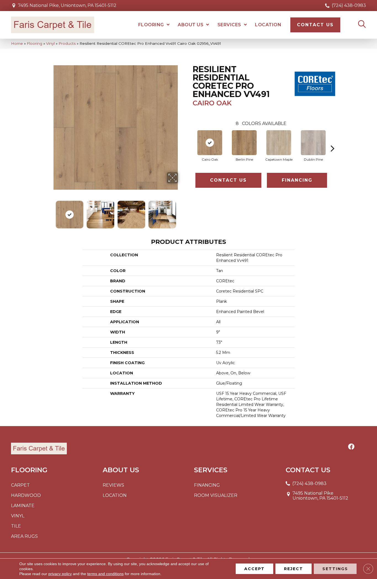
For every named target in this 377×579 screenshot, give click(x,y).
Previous (50, 212)
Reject (293, 568)
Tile (16, 526)
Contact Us (228, 180)
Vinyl (50, 43)
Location (115, 495)
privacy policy (60, 574)
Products (67, 43)
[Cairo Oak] (210, 143)
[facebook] (351, 447)
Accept (254, 568)
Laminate (22, 505)
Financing (297, 180)
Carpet (20, 485)
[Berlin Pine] (244, 143)
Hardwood (26, 495)
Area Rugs (24, 536)
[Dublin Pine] (313, 143)
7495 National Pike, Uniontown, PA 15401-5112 (67, 5)
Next (181, 212)
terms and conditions (105, 574)
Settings (335, 568)
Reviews (113, 485)
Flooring (34, 43)
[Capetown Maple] (279, 143)
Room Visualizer (215, 495)
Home (17, 43)
